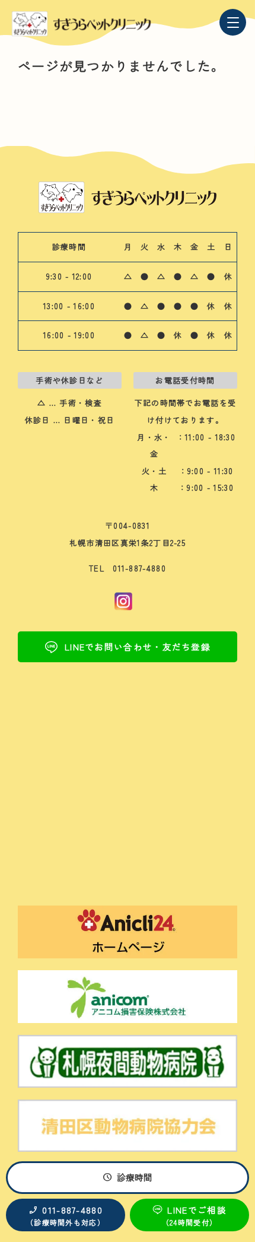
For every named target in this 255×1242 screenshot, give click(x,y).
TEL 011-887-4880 (127, 568)
